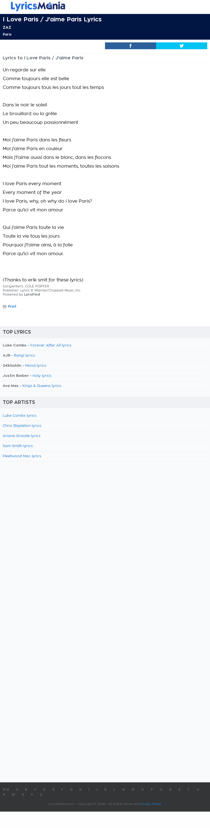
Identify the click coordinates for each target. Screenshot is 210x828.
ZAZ (7, 27)
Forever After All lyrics (50, 345)
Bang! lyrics (24, 355)
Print (12, 306)
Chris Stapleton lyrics (22, 426)
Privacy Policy (150, 804)
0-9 (6, 789)
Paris (7, 34)
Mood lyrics (35, 366)
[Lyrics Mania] (105, 6)
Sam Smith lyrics (18, 446)
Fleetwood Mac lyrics (22, 456)
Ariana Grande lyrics (21, 436)
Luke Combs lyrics (19, 416)
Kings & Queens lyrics (41, 386)
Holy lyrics (42, 376)
